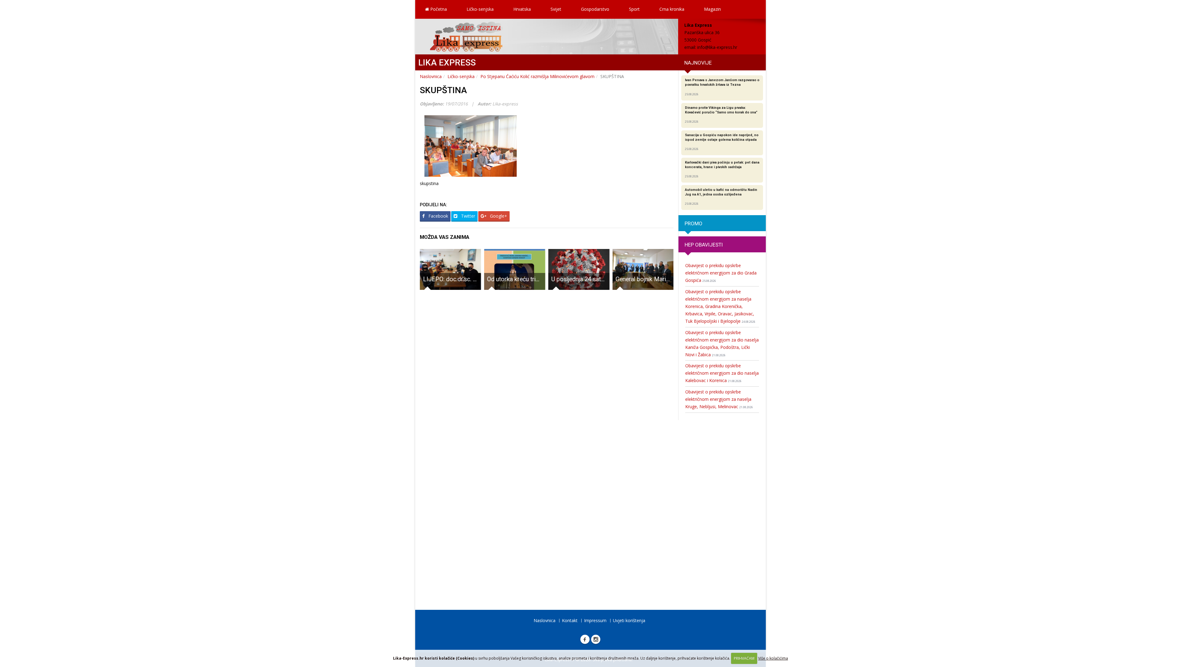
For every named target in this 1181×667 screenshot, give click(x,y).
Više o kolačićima (773, 658)
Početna (438, 9)
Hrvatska (522, 9)
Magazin (712, 9)
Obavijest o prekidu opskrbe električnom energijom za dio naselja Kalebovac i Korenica (722, 373)
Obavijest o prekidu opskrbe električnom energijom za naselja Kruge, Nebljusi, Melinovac (719, 399)
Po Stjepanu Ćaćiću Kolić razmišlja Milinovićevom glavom (537, 76)
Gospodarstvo (595, 9)
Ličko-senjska (480, 9)
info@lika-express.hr (717, 47)
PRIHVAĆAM (744, 658)
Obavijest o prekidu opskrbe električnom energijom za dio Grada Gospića (721, 272)
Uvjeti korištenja (629, 620)
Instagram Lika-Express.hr (595, 639)
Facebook (437, 216)
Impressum (595, 620)
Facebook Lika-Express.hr (585, 639)
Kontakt (570, 620)
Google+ (498, 216)
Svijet (556, 9)
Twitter (467, 216)
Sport (634, 9)
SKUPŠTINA (443, 90)
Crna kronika (671, 9)
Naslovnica (431, 76)
